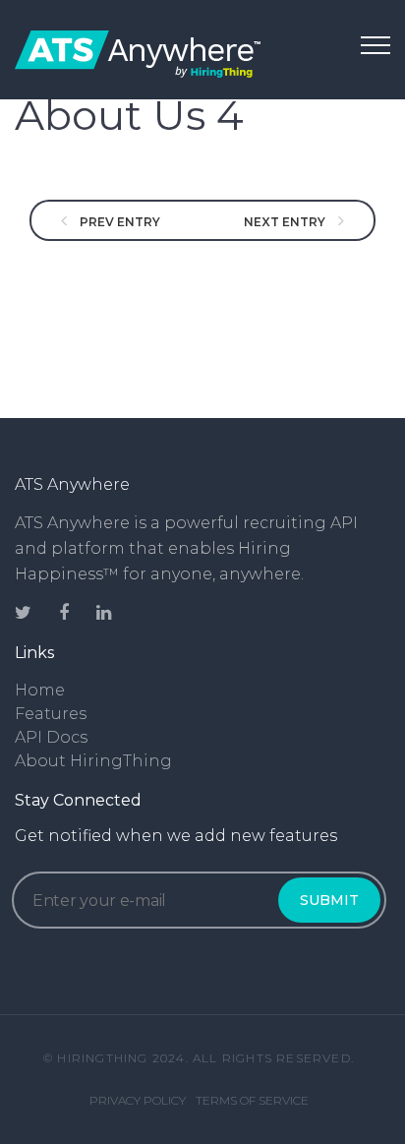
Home (40, 690)
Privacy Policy (137, 1100)
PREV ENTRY (118, 221)
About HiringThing (93, 761)
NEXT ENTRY (286, 221)
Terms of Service (252, 1100)
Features (51, 713)
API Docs (51, 737)
